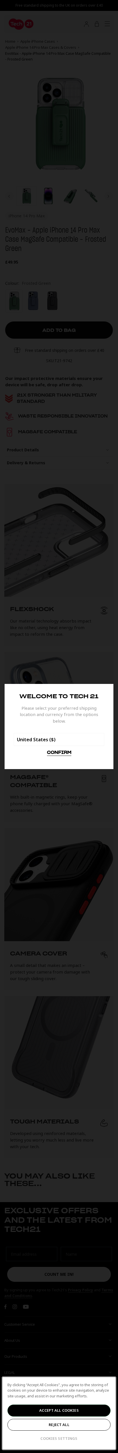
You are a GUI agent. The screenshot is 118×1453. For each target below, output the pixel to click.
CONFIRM (59, 753)
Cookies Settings (58, 1438)
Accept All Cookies (58, 1410)
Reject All (59, 1424)
